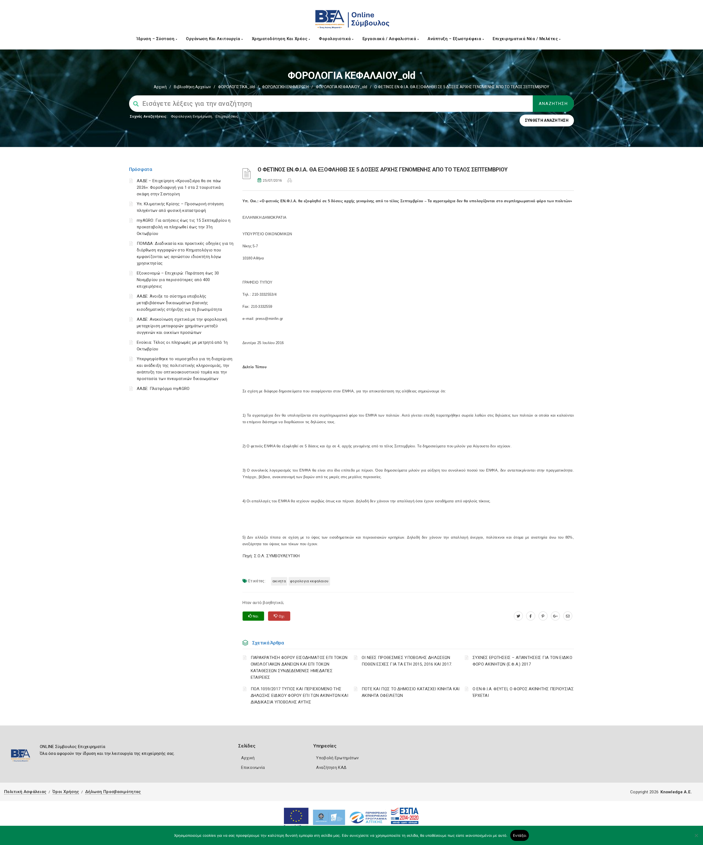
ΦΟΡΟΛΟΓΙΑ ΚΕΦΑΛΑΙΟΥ (309, 581)
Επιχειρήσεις (227, 116)
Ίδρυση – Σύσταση (156, 38)
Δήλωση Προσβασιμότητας (113, 791)
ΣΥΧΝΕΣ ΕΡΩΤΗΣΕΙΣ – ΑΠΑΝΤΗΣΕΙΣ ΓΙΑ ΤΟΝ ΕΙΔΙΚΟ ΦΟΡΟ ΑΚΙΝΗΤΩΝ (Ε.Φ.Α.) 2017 (522, 661)
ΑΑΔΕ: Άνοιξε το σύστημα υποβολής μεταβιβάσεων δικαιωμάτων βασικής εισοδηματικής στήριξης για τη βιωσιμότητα (179, 303)
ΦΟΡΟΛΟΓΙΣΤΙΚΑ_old (236, 87)
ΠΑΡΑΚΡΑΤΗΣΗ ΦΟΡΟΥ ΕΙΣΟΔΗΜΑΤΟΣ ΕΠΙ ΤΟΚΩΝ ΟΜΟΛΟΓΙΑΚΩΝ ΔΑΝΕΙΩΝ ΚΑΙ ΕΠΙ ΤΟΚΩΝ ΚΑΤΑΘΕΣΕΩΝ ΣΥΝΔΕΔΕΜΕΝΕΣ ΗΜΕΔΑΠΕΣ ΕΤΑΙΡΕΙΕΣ (299, 667)
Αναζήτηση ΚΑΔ (331, 767)
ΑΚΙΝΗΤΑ (279, 581)
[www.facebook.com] (531, 616)
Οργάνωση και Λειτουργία (213, 38)
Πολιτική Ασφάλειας (25, 791)
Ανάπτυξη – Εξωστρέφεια (455, 38)
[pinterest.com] (543, 616)
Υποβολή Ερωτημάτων (337, 757)
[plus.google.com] (555, 616)
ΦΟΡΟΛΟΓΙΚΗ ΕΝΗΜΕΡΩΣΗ (285, 87)
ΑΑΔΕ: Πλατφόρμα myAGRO (163, 388)
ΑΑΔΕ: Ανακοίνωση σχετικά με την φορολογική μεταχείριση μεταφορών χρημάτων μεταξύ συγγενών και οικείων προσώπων (182, 326)
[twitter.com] (518, 616)
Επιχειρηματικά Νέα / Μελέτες (526, 38)
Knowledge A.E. (676, 791)
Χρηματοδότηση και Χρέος (280, 38)
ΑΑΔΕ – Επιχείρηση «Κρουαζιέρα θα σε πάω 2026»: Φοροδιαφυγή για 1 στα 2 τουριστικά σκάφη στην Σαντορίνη (179, 187)
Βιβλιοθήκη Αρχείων (192, 87)
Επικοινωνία (253, 767)
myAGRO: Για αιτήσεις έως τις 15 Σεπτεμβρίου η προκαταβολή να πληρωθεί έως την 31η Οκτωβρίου (184, 227)
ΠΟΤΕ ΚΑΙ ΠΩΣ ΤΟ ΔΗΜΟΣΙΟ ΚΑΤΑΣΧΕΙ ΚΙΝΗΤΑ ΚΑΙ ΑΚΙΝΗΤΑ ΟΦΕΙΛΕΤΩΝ (411, 692)
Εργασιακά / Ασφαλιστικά (389, 38)
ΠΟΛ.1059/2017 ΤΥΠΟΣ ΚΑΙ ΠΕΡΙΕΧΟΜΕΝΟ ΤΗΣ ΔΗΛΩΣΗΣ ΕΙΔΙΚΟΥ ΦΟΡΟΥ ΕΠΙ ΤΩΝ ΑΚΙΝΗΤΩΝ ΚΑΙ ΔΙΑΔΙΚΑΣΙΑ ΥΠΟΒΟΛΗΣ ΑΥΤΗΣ (299, 695)
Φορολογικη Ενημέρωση (191, 116)
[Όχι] (696, 838)
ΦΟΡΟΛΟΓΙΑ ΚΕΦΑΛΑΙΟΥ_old (341, 87)
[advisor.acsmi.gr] (568, 616)
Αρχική (160, 87)
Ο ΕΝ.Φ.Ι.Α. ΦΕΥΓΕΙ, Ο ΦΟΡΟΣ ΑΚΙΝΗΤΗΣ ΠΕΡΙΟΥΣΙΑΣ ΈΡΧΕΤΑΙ (523, 692)
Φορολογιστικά (335, 38)
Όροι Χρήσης (65, 791)
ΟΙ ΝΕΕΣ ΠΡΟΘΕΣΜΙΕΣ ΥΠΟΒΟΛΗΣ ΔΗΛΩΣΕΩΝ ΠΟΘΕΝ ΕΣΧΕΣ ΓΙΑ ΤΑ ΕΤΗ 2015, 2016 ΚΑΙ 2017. (407, 661)
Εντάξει (519, 835)
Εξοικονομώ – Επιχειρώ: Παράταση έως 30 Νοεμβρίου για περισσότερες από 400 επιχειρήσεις (178, 280)
